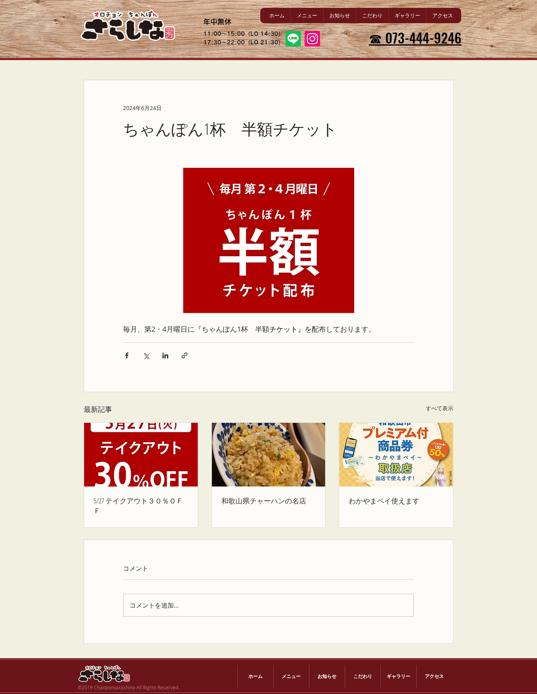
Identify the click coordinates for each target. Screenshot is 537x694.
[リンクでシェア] (184, 355)
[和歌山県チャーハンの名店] (269, 455)
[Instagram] (312, 38)
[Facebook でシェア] (127, 355)
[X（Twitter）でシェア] (146, 355)
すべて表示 (439, 408)
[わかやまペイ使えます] (396, 455)
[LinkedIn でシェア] (165, 355)
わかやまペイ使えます (384, 500)
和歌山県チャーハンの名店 (263, 500)
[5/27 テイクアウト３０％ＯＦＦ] (141, 455)
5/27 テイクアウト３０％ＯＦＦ (138, 505)
